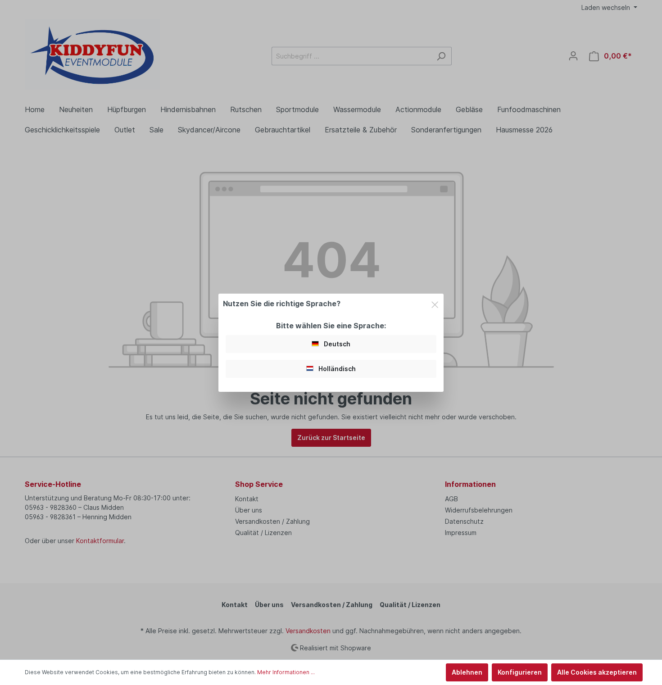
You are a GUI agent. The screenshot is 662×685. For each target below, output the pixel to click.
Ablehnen (467, 672)
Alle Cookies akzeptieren (597, 672)
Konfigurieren (520, 672)
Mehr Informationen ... (286, 672)
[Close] (435, 303)
